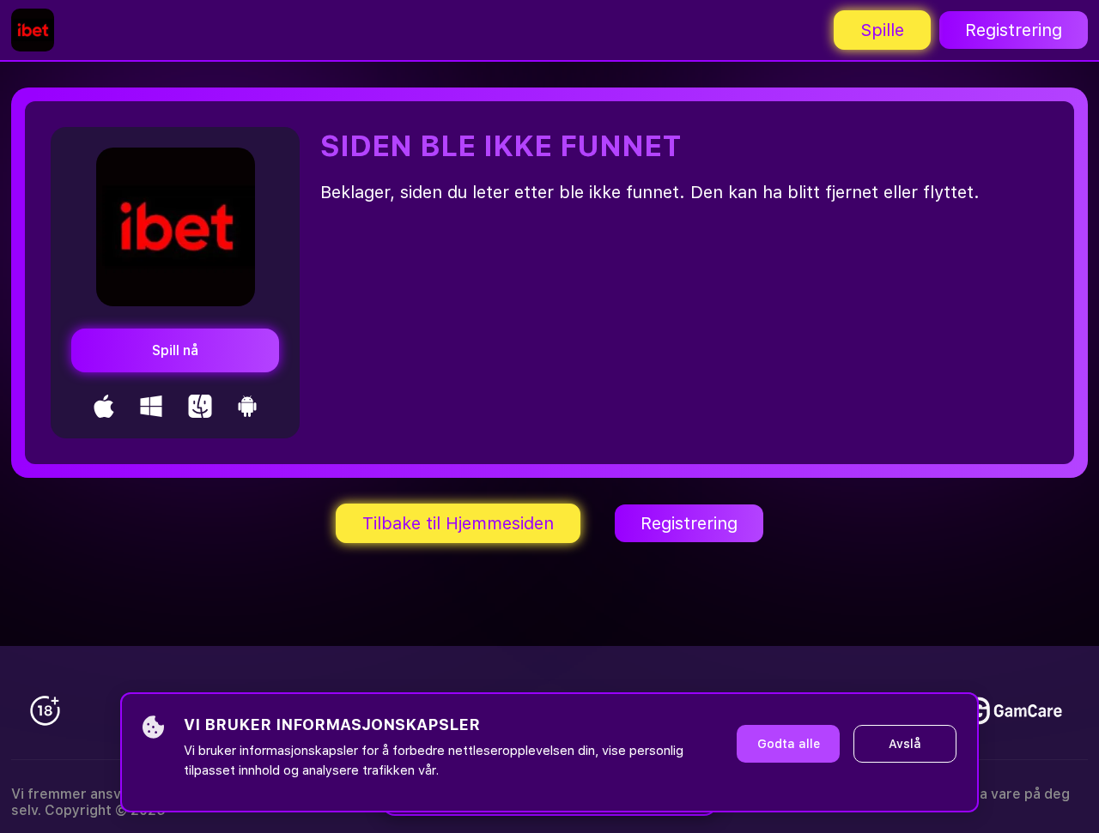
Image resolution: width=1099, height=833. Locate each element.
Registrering (1013, 30)
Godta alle (788, 744)
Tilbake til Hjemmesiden (458, 523)
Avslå (905, 744)
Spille (882, 30)
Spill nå (175, 350)
